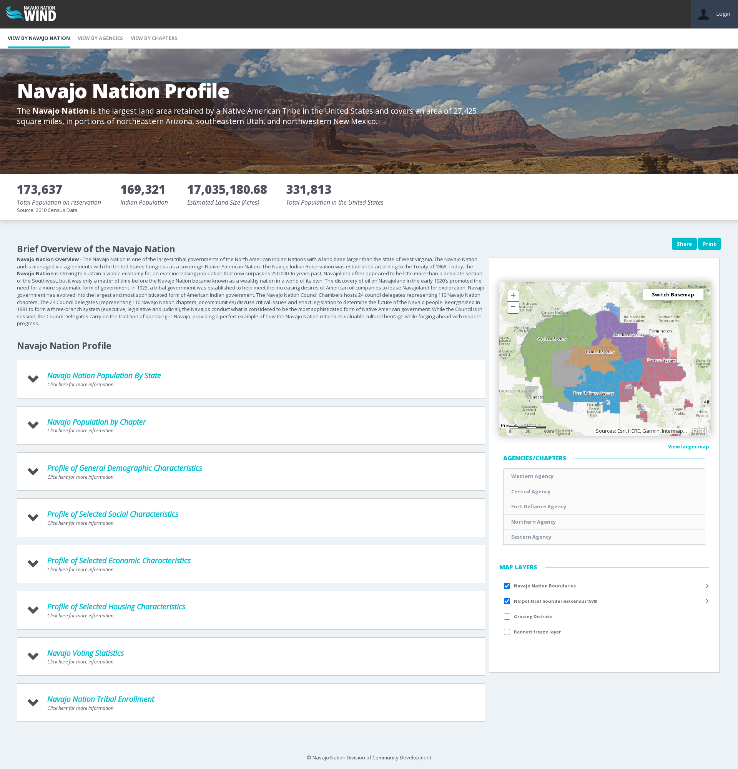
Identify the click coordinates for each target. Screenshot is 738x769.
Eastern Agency (531, 536)
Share (684, 243)
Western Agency (532, 476)
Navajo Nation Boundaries (545, 586)
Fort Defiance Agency (538, 506)
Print (709, 243)
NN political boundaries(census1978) (555, 601)
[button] (513, 296)
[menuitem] (604, 586)
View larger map (688, 446)
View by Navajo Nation (39, 38)
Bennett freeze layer (537, 632)
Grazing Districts (533, 616)
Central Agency (530, 491)
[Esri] (700, 429)
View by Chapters (154, 38)
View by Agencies (100, 38)
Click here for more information (104, 379)
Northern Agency (533, 521)
